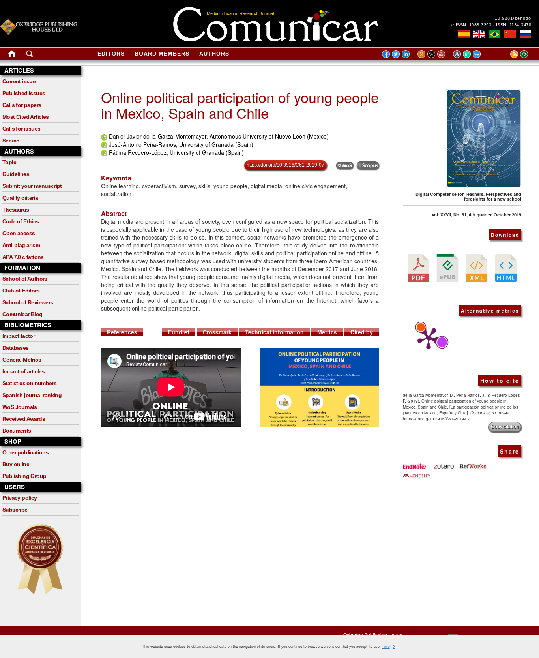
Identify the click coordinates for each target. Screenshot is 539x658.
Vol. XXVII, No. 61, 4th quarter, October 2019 (476, 214)
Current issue (19, 81)
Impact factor (18, 336)
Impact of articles (23, 371)
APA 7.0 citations (23, 257)
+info (386, 646)
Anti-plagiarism (21, 245)
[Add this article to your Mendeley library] (416, 473)
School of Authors (24, 279)
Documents (16, 430)
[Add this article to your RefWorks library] (472, 463)
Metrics (327, 332)
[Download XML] (476, 267)
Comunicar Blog (22, 314)
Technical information (274, 332)
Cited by (361, 332)
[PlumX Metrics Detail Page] (426, 338)
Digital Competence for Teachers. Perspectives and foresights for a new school (468, 196)
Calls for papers (21, 105)
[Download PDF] (418, 267)
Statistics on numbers (29, 383)
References (122, 332)
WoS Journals (19, 407)
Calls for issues (21, 129)
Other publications (25, 452)
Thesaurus (15, 209)
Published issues (23, 93)
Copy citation (505, 426)
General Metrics (21, 359)
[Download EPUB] (447, 267)
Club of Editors (20, 290)
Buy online (15, 464)
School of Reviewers (27, 302)
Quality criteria (20, 198)
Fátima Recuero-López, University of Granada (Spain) (176, 152)
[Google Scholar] (422, 54)
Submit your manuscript (32, 186)
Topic (9, 162)
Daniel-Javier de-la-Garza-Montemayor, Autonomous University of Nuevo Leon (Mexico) (219, 136)
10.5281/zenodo (513, 18)
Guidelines (15, 174)
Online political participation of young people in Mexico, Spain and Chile (240, 105)
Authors (214, 54)
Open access (18, 233)
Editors (111, 54)
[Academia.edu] (458, 54)
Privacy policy (19, 498)
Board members (162, 54)
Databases (15, 348)
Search (10, 140)
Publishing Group (24, 476)
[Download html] (506, 267)
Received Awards (23, 419)
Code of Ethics (20, 221)
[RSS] (504, 54)
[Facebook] (386, 54)
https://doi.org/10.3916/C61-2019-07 (285, 165)
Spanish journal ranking (32, 395)
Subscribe (15, 509)
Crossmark (217, 332)
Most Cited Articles (25, 117)
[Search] (30, 55)
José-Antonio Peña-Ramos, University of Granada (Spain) (181, 144)
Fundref (178, 332)
